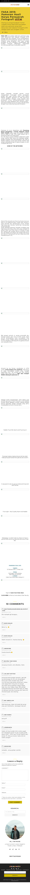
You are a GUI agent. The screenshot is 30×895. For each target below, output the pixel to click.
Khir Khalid (8, 623)
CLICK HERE (5, 595)
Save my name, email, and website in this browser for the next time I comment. (13, 798)
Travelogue (10, 870)
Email (3, 787)
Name (4, 783)
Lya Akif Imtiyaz (9, 673)
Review (19, 870)
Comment (5, 768)
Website (4, 792)
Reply (4, 617)
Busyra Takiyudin (10, 661)
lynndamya (8, 727)
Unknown (7, 648)
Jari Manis (7, 714)
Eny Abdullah (9, 700)
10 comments (16, 8)
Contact (26, 870)
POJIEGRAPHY (15, 880)
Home (3, 870)
